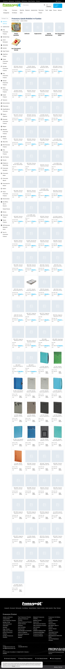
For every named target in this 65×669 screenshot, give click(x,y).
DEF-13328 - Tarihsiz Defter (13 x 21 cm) (44, 91)
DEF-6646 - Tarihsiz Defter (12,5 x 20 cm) (18, 67)
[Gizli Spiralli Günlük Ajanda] (18, 383)
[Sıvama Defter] (31, 456)
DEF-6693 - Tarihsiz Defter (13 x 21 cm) (44, 217)
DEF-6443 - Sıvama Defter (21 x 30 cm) (31, 464)
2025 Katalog (24, 1)
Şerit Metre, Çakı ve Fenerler (5, 203)
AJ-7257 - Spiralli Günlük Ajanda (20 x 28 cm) (31, 290)
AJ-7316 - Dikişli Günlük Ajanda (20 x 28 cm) (58, 415)
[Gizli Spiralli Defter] (58, 257)
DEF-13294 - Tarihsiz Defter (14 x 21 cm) (57, 115)
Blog (55, 608)
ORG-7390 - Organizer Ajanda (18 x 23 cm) (31, 512)
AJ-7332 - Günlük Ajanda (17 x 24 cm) (44, 440)
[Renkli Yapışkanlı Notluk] (31, 59)
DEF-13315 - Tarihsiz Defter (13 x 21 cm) (18, 561)
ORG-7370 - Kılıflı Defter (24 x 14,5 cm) (18, 315)
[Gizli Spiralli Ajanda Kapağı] (58, 131)
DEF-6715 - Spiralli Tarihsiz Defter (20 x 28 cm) (44, 290)
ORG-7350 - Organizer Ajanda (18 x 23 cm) (31, 341)
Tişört (46, 10)
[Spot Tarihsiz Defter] (31, 553)
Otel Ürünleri (6, 157)
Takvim (4, 212)
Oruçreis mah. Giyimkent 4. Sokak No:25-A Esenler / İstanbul (16, 652)
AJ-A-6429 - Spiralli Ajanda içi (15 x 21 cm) (57, 512)
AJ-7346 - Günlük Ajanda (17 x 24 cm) (18, 464)
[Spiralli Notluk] (18, 83)
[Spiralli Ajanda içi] (58, 504)
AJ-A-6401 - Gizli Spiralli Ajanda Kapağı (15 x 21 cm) (57, 140)
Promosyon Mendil (5, 179)
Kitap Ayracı (5, 106)
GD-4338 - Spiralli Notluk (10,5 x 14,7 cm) (44, 115)
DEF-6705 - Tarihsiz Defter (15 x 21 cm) (44, 241)
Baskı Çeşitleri (49, 608)
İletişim (38, 1)
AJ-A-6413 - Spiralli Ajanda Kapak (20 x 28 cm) (57, 217)
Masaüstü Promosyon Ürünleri (5, 131)
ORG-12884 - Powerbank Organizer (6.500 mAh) (44, 340)
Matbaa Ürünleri (5, 137)
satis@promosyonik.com (9, 648)
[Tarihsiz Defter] (18, 59)
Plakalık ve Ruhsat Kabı (5, 164)
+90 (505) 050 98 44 (22, 646)
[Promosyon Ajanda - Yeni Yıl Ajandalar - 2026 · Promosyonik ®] (12, 5)
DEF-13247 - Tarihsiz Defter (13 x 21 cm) (57, 537)
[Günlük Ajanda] (58, 357)
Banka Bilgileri (33, 608)
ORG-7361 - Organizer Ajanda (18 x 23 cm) (57, 315)
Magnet (4, 126)
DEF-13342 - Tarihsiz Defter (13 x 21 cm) (44, 561)
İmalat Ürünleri (5, 96)
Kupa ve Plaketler (5, 115)
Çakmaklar (5, 45)
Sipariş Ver (15, 75)
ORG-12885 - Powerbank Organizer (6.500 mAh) (57, 340)
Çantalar (5, 48)
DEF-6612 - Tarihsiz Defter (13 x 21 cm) (44, 488)
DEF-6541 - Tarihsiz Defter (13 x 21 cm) (57, 91)
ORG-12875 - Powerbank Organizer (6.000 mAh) (18, 365)
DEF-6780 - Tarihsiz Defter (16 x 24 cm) (57, 488)
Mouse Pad (5, 141)
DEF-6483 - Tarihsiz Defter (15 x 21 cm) (18, 217)
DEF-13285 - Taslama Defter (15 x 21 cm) (44, 140)
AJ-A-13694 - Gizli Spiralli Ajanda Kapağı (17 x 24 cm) (57, 164)
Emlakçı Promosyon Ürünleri (5, 68)
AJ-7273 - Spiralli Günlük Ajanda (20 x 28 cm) (44, 391)
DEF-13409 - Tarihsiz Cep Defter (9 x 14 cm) (57, 67)
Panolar (4, 160)
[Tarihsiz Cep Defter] (58, 59)
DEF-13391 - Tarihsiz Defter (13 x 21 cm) (57, 561)
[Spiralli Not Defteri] (31, 233)
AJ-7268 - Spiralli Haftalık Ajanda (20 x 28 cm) (31, 391)
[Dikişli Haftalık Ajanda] (44, 407)
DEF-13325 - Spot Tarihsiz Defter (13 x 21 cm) (31, 561)
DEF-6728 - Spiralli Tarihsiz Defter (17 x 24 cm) (18, 290)
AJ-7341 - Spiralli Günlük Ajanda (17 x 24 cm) (58, 440)
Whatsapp (21, 74)
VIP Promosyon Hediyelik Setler (6, 227)
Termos (55, 10)
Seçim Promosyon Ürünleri (5, 193)
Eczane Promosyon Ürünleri (5, 61)
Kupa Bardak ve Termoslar (6, 110)
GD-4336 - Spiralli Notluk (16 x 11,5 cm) (18, 91)
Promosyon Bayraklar (5, 169)
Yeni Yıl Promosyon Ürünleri (5, 234)
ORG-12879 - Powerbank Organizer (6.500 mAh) (31, 365)
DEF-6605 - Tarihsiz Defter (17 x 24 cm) (57, 241)
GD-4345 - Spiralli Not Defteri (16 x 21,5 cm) (31, 241)
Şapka (50, 10)
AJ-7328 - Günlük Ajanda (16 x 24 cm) (31, 440)
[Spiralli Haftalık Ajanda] (31, 383)
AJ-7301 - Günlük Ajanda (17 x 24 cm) (31, 415)
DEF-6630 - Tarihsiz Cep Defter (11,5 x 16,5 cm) (31, 115)
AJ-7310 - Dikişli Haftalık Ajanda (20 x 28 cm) (44, 415)
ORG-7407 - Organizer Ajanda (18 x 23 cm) (31, 314)
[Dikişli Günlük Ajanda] (58, 407)
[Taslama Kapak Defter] (44, 456)
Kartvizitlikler (6, 103)
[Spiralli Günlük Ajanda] (31, 281)
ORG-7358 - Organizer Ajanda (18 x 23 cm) (18, 512)
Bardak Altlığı (6, 36)
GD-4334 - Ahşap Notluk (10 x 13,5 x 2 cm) (44, 67)
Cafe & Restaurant (5, 41)
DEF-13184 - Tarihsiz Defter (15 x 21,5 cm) (31, 265)
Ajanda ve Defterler (5, 22)
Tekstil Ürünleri (5, 221)
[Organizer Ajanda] (31, 306)
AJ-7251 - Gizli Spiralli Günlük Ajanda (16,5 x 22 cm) (18, 391)
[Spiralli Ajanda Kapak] (58, 207)
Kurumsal (5, 1)
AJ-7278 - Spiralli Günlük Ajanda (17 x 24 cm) (58, 391)
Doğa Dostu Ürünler (5, 55)
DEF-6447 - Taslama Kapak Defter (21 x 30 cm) (44, 464)
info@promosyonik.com (9, 646)
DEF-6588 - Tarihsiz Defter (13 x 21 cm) (31, 488)
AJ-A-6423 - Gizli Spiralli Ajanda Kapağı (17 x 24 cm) (44, 190)
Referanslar (11, 1)
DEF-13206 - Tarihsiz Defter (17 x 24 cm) (18, 265)
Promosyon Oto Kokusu (14, 11)
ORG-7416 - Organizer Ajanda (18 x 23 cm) (44, 512)
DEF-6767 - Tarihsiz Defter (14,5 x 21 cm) (31, 191)
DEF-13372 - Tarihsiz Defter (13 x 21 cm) (18, 115)
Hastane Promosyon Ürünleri (5, 82)
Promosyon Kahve (5, 174)
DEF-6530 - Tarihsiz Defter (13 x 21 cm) (57, 464)
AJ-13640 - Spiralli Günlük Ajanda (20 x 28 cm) (18, 585)
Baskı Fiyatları (31, 1)
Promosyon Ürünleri (15, 20)
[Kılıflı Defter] (58, 281)
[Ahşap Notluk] (44, 59)
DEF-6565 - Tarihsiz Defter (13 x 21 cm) (18, 488)
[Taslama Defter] (44, 131)
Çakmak (60, 10)
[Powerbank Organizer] (44, 331)
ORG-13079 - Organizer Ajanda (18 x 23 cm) (18, 537)
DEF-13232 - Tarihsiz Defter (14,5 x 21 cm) (57, 191)
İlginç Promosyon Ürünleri (5, 89)
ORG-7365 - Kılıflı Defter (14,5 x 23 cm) (57, 290)
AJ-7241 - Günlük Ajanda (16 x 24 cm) (57, 367)
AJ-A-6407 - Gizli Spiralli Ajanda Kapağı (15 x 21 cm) (18, 164)
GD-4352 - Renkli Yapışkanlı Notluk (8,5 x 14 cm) (31, 67)
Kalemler (27, 10)
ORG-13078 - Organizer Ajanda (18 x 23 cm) (18, 340)
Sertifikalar (18, 1)
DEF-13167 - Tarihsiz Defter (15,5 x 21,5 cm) (44, 265)
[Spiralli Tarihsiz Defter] (18, 281)
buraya (13, 666)
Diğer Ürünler (6, 51)
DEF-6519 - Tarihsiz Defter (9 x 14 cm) (31, 91)
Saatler (4, 188)
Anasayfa (6, 608)
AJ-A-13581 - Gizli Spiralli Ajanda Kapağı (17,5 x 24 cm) (31, 215)
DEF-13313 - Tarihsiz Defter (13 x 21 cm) (18, 140)
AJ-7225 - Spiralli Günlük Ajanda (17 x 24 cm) (44, 367)
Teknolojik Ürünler (41, 11)
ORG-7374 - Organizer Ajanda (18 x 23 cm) (44, 314)
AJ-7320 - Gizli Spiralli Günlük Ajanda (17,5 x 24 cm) (18, 440)
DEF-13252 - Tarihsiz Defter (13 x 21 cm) (18, 191)
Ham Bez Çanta (22, 11)
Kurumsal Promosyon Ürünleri (5, 121)
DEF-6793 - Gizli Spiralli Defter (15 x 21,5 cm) (57, 265)
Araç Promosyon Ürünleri (5, 31)
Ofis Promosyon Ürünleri (6, 145)
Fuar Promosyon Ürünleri (5, 75)
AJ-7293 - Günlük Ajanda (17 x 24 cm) (18, 415)
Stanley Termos (6, 209)
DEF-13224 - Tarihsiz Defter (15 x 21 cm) (31, 164)
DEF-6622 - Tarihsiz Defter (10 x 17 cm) (31, 140)
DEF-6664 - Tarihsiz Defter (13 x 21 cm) (44, 165)
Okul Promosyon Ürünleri (5, 152)
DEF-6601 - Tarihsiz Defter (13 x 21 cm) (18, 241)
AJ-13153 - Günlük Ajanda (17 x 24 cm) (31, 537)
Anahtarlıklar (34, 10)
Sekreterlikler (6, 198)
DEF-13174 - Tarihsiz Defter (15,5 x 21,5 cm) (44, 537)
